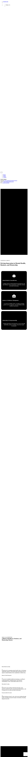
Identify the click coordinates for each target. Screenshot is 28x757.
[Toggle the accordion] (2, 669)
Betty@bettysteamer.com (8, 163)
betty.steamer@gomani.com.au (11, 162)
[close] (1, 154)
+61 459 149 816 (5, 164)
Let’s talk (5, 170)
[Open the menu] (1, 10)
